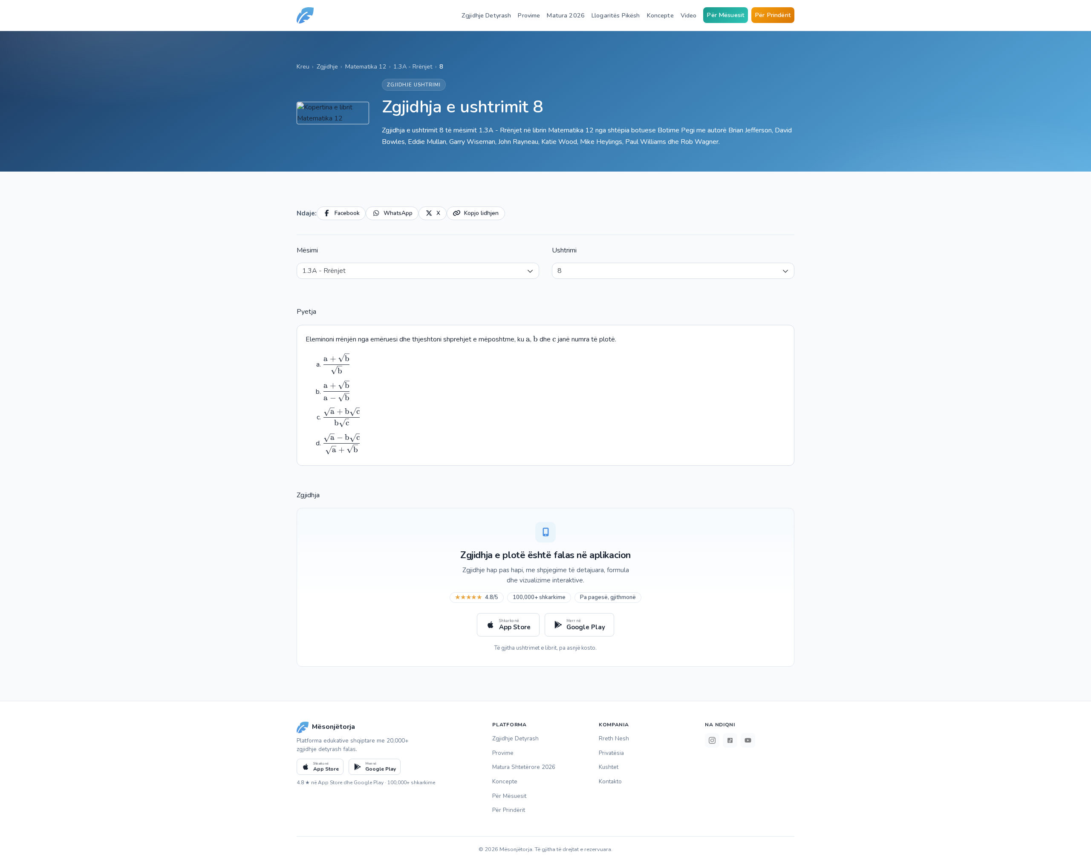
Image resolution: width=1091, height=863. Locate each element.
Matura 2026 (566, 15)
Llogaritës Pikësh (616, 15)
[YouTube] (748, 740)
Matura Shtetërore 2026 (523, 767)
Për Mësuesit (726, 15)
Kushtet (608, 767)
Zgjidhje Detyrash (486, 15)
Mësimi (307, 250)
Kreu (303, 66)
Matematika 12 (366, 66)
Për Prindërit (773, 15)
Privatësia (611, 753)
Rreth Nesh (614, 738)
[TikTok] (730, 740)
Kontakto (610, 781)
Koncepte (660, 15)
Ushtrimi (564, 250)
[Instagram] (712, 740)
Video (689, 15)
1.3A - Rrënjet (412, 66)
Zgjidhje (327, 66)
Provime (529, 15)
